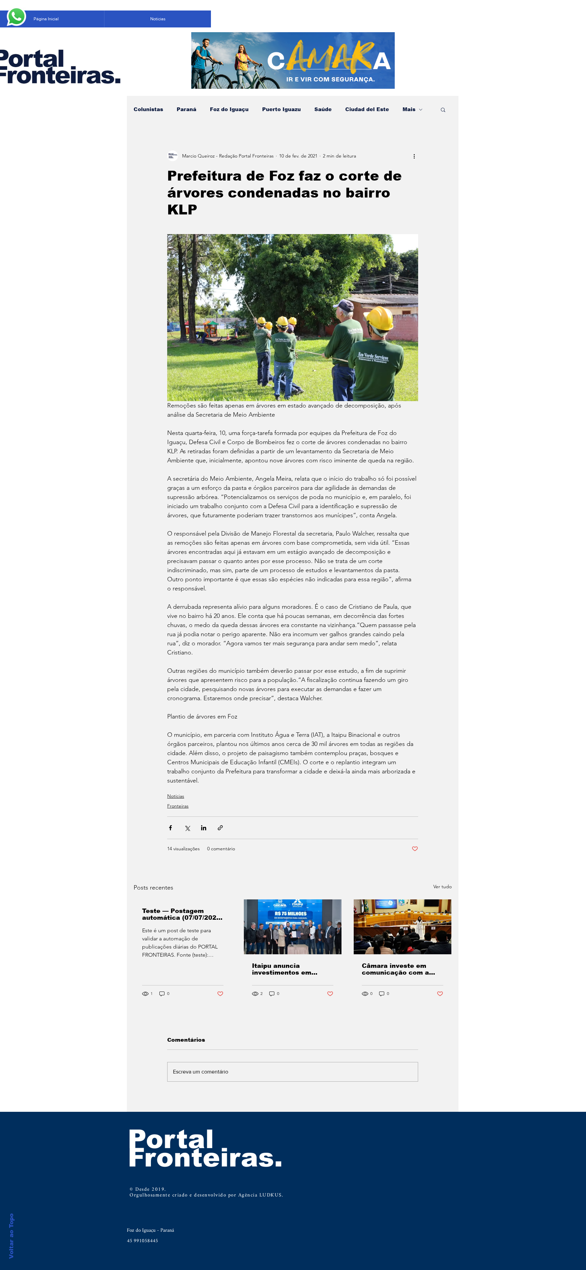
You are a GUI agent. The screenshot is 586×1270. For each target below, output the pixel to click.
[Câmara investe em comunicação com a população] (402, 926)
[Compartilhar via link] (220, 828)
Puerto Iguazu (281, 109)
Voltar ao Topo (11, 1236)
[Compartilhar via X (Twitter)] (187, 828)
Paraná (186, 109)
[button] (443, 109)
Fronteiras (178, 806)
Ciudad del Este (367, 109)
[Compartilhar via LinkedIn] (203, 828)
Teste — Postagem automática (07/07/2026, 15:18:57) (182, 914)
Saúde (323, 109)
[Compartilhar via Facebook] (170, 828)
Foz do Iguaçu (229, 109)
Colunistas (148, 109)
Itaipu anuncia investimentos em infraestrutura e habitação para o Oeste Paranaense (291, 969)
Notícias (175, 796)
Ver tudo (442, 886)
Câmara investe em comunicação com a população (395, 969)
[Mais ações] (414, 156)
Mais (409, 109)
